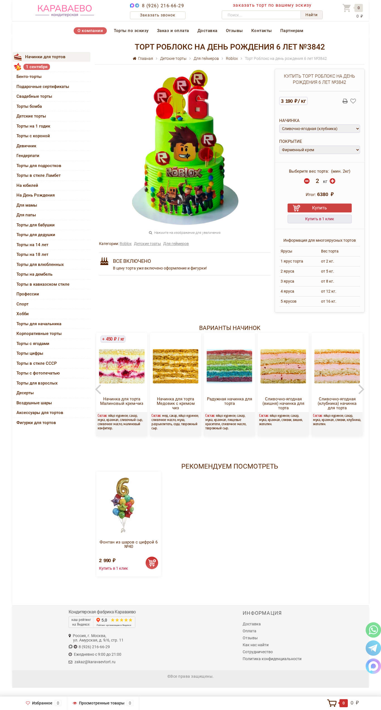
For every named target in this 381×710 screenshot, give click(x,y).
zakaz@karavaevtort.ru (94, 662)
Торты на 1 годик (33, 126)
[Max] (373, 666)
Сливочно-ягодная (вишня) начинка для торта (283, 403)
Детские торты (31, 116)
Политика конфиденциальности (272, 659)
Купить (319, 207)
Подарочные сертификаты (42, 86)
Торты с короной (33, 135)
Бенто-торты (29, 76)
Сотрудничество (258, 652)
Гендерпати (27, 155)
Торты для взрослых (37, 383)
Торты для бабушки (35, 224)
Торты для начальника (38, 323)
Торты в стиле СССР (36, 363)
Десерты (25, 392)
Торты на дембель (34, 274)
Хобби (22, 313)
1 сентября (36, 66)
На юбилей (27, 185)
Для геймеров (176, 243)
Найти (311, 15)
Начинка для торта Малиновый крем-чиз (121, 401)
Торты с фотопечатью (38, 373)
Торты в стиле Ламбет (38, 175)
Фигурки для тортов (36, 422)
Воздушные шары (34, 402)
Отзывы (234, 30)
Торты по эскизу (131, 30)
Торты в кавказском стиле (42, 284)
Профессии (27, 294)
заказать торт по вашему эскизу (272, 5)
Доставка (207, 30)
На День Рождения (35, 195)
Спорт (22, 304)
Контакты (261, 30)
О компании (90, 30)
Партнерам (291, 30)
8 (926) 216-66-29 (163, 5)
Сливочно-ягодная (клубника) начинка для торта (337, 403)
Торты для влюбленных (40, 264)
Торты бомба (29, 106)
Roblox (126, 243)
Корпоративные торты (39, 333)
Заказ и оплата (173, 30)
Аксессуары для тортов (39, 412)
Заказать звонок (157, 15)
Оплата (249, 631)
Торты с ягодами (32, 343)
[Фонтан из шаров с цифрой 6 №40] (128, 505)
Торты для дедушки (35, 234)
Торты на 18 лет (32, 254)
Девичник (26, 145)
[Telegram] (373, 647)
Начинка (289, 120)
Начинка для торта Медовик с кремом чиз (176, 403)
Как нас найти (256, 645)
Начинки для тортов (45, 56)
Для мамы (26, 205)
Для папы (26, 214)
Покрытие (290, 141)
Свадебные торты (34, 96)
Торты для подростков (38, 165)
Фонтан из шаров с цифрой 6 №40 (129, 544)
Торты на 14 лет (32, 244)
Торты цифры (29, 353)
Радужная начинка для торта (229, 401)
